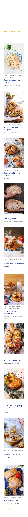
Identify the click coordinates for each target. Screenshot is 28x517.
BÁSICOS (11, 75)
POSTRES (19, 124)
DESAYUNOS (12, 124)
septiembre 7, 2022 (7, 497)
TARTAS (17, 308)
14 (16, 509)
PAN (13, 77)
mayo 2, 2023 (6, 124)
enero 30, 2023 (7, 216)
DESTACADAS (18, 306)
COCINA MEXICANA (12, 306)
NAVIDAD (10, 308)
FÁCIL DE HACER (17, 216)
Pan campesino (10, 219)
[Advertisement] (14, 15)
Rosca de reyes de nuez (12, 360)
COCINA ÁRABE (16, 75)
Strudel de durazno (11, 500)
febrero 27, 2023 (7, 170)
